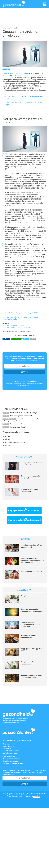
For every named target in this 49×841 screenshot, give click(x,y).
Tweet (26, 339)
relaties (7, 439)
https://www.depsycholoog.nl (14, 325)
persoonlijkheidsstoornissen (15, 442)
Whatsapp (17, 339)
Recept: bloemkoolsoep (30, 596)
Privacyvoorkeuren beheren (13, 763)
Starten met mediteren (18, 424)
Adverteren (7, 748)
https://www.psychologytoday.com (16, 327)
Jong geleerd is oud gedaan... (32, 571)
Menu (44, 4)
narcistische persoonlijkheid (17, 73)
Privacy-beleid (37, 383)
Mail (33, 339)
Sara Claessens (12, 331)
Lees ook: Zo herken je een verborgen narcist (21, 313)
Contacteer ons (8, 746)
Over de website (9, 756)
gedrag (7, 436)
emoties (7, 445)
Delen (7, 339)
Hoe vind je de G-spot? (18, 427)
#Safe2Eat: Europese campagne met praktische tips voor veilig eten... (32, 560)
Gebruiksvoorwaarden (11, 761)
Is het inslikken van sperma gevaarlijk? (23, 413)
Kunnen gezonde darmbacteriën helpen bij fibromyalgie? (30, 624)
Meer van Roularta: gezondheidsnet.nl (17, 740)
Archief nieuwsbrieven (11, 753)
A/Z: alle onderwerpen (11, 751)
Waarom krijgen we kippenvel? (21, 416)
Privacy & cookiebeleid (11, 759)
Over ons (6, 744)
